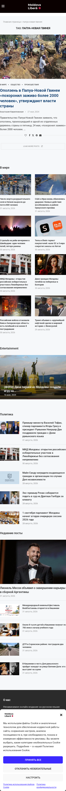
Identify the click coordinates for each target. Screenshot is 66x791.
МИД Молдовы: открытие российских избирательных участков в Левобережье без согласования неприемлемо (44, 454)
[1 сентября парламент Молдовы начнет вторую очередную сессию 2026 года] (9, 517)
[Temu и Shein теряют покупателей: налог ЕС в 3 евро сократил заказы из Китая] (50, 226)
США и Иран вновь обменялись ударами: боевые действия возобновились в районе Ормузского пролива (50, 203)
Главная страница (12, 22)
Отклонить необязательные (33, 768)
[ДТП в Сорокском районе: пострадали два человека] (9, 649)
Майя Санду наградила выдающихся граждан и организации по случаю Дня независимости (43, 476)
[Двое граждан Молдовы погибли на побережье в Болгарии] (50, 264)
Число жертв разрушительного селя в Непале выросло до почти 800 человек (15, 202)
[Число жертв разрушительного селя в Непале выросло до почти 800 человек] (15, 184)
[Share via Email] (40, 135)
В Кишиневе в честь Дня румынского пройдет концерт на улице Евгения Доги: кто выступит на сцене (43, 666)
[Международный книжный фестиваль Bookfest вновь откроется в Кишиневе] (9, 610)
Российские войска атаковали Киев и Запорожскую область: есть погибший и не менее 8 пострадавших (14, 324)
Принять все (33, 760)
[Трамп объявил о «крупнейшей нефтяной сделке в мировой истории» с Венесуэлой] (50, 306)
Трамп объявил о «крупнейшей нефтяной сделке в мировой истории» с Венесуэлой (49, 323)
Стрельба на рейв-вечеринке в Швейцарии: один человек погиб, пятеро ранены (14, 243)
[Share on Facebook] (29, 135)
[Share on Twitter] (33, 135)
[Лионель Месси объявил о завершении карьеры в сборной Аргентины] (33, 562)
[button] (61, 715)
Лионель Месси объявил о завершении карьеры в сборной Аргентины (32, 590)
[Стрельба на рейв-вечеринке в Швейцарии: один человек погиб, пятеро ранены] (15, 226)
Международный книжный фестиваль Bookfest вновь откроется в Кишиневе (41, 606)
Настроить (33, 777)
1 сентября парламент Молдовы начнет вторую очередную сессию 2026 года (42, 516)
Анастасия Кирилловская (12, 112)
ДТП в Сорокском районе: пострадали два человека (42, 645)
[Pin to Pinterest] (37, 135)
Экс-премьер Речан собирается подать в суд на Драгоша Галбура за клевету (42, 496)
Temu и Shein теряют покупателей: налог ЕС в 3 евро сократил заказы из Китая (50, 243)
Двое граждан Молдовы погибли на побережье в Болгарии (46, 282)
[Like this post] (26, 135)
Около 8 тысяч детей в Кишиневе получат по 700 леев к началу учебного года (44, 626)
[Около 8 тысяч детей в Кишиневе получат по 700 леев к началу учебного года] (9, 629)
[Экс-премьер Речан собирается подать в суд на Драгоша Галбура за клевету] (9, 497)
